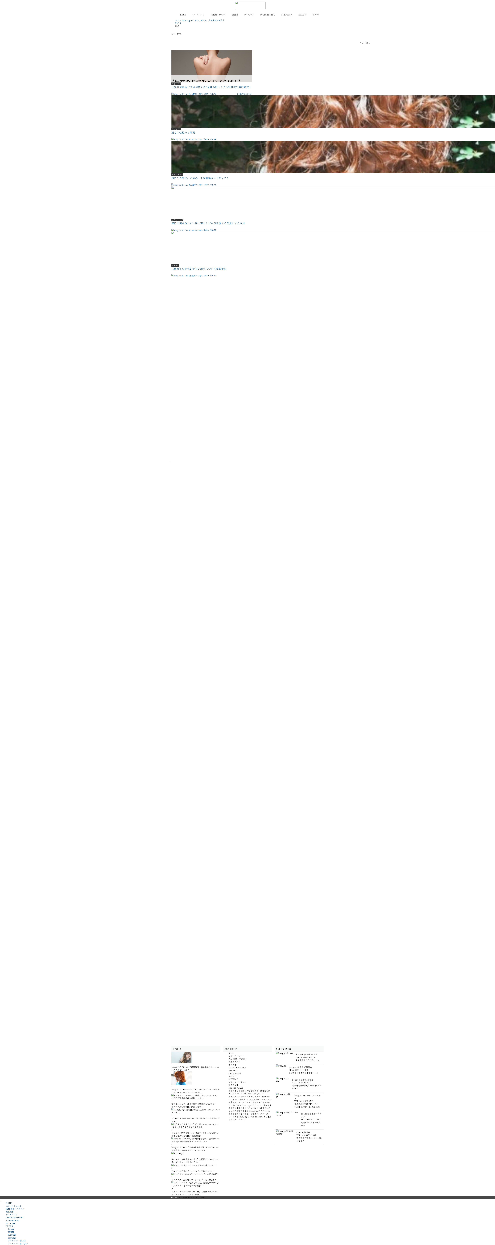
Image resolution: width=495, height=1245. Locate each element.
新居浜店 (12, 1235)
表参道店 (12, 1237)
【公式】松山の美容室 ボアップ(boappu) (191, 1197)
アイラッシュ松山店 (17, 1240)
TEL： (305, 1057)
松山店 (11, 1229)
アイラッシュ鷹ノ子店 (18, 1243)
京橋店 (11, 1232)
